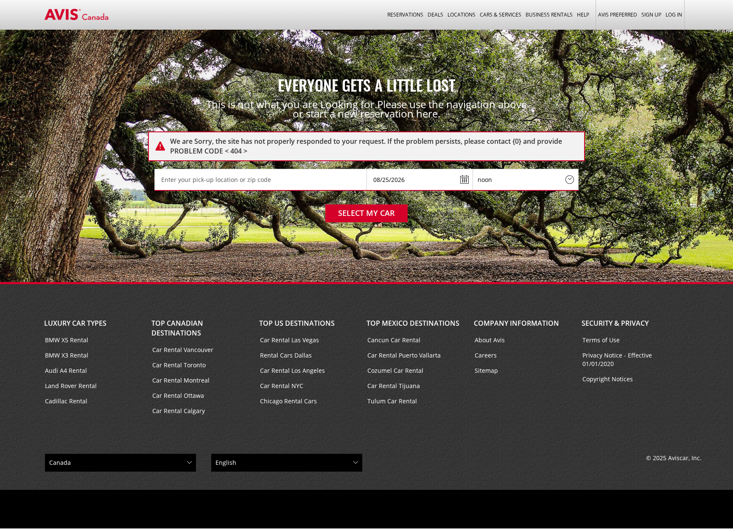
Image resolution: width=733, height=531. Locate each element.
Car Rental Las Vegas (289, 340)
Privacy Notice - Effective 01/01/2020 (617, 359)
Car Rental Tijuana (393, 386)
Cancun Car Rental (393, 340)
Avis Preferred (617, 14)
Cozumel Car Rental (395, 370)
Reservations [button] (405, 14)
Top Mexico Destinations (412, 323)
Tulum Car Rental (392, 401)
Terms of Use (601, 340)
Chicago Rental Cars (288, 401)
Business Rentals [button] (549, 14)
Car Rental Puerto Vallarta (404, 355)
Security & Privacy (615, 323)
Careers (486, 355)
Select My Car (366, 213)
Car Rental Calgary (178, 411)
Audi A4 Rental (66, 370)
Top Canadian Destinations (177, 328)
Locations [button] (462, 14)
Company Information (516, 323)
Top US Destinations (297, 323)
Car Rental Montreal (181, 380)
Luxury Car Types (75, 323)
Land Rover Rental (71, 386)
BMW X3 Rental (66, 355)
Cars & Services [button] (500, 14)
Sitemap (486, 370)
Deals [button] (435, 14)
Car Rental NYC (281, 386)
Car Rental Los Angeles (292, 370)
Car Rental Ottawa (178, 395)
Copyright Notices (607, 379)
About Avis (490, 340)
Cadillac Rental (66, 401)
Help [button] (583, 14)
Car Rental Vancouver (182, 350)
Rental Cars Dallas (286, 355)
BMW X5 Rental (66, 340)
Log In (674, 14)
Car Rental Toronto (179, 365)
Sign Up (651, 14)
